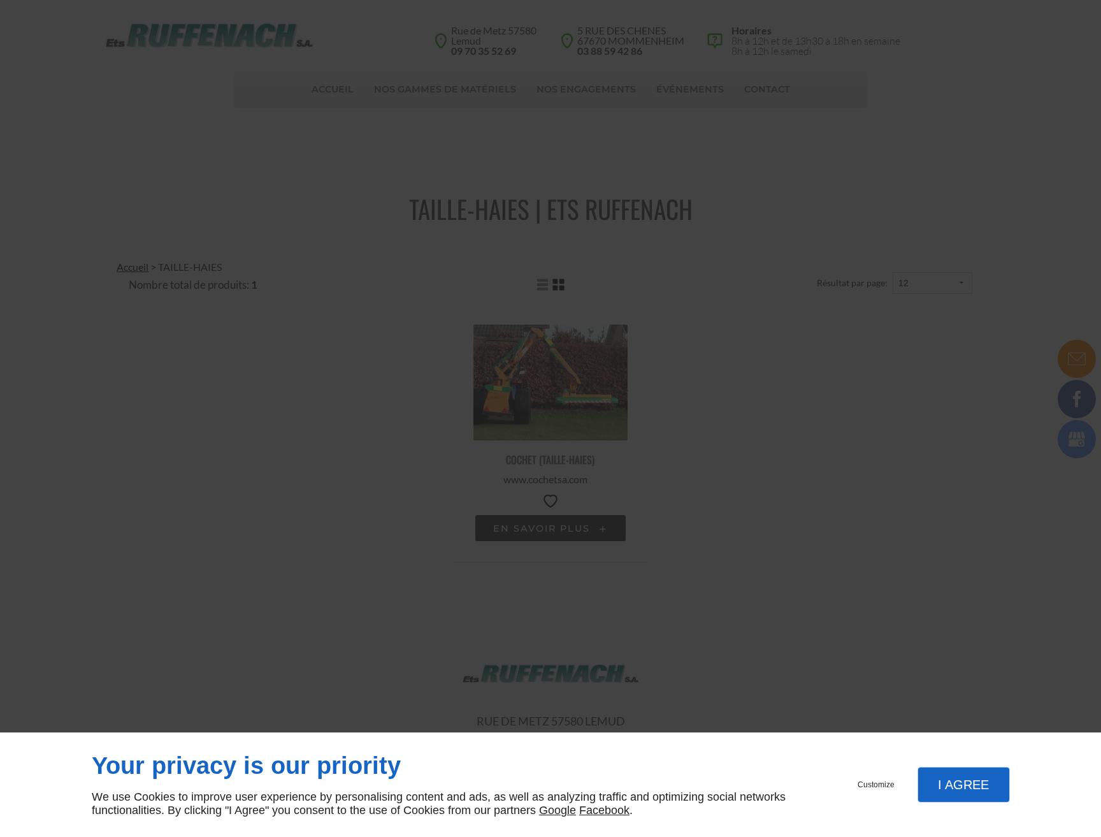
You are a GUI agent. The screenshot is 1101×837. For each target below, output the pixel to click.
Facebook (604, 810)
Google (557, 810)
